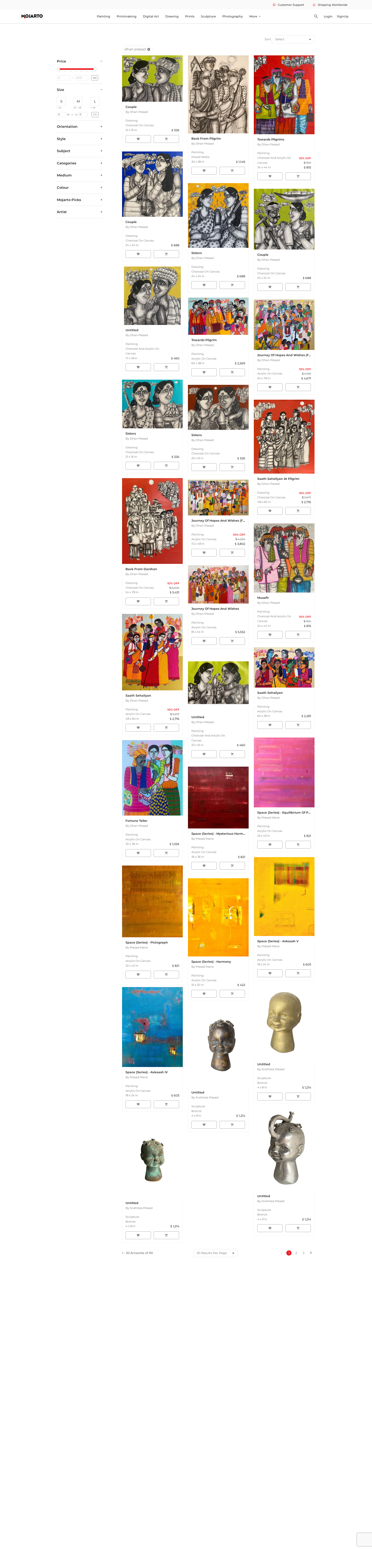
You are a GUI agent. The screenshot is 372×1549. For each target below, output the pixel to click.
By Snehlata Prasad (270, 1069)
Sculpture (208, 16)
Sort (268, 39)
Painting (103, 16)
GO (94, 77)
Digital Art (151, 16)
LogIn (328, 16)
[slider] (59, 69)
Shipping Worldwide (330, 4)
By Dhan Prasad (137, 112)
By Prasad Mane (268, 817)
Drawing (172, 16)
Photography (232, 16)
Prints (189, 16)
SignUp (343, 16)
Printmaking (126, 16)
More (255, 16)
